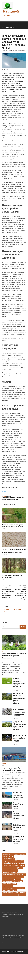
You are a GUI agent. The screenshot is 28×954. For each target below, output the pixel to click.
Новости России (19, 876)
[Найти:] (14, 627)
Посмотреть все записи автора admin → (13, 610)
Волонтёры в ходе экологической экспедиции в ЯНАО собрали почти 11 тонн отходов (19, 712)
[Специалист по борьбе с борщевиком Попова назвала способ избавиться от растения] (7, 727)
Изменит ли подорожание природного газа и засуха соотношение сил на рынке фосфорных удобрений (14, 550)
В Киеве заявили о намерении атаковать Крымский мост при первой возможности (14, 768)
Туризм (4, 763)
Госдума (5, 865)
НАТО (23, 874)
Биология (16, 854)
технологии (22, 894)
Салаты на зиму (6, 890)
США (22, 888)
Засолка (20, 867)
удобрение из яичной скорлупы (10, 497)
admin (11, 50)
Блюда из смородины (8, 861)
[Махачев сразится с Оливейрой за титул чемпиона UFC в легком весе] (7, 841)
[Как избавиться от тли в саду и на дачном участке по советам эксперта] (14, 523)
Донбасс (16, 865)
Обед (4, 879)
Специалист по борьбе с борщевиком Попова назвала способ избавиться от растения (19, 725)
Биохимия (22, 854)
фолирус (4, 499)
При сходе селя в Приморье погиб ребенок (18, 804)
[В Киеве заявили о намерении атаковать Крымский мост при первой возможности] (14, 762)
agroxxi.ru (4, 491)
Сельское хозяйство (8, 892)
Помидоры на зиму (7, 881)
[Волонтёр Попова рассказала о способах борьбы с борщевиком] (14, 650)
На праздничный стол (8, 876)
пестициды (5, 894)
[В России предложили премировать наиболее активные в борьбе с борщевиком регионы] (7, 683)
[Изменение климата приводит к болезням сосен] (14, 573)
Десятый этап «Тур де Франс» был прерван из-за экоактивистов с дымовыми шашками (19, 738)
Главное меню (9, 27)
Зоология (5, 870)
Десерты (10, 865)
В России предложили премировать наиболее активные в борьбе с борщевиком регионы (19, 683)
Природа (20, 881)
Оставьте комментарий (20, 50)
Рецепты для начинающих (9, 883)
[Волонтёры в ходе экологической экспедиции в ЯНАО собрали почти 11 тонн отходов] (7, 714)
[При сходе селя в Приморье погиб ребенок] (7, 808)
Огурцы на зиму (11, 879)
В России (17, 861)
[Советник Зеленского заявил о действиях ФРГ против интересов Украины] (7, 829)
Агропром (4, 33)
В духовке (5, 863)
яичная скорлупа (12, 499)
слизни (8, 496)
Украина (16, 892)
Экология (4, 651)
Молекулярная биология (9, 874)
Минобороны (14, 872)
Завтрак (22, 865)
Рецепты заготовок (7, 885)
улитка (22, 497)
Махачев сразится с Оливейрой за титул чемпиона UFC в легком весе (19, 839)
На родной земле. (11, 13)
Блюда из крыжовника (8, 858)
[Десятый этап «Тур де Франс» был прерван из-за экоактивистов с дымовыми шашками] (7, 740)
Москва (18, 874)
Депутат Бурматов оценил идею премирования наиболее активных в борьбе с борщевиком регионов (19, 698)
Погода (18, 879)
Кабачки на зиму (13, 870)
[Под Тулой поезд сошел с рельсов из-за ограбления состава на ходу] (7, 798)
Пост (15, 881)
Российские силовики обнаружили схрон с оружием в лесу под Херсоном (19, 815)
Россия (18, 888)
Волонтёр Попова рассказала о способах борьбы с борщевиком (14, 656)
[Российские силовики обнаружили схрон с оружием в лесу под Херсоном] (7, 817)
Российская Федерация (8, 888)
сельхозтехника (14, 894)
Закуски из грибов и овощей (10, 867)
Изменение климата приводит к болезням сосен (12, 576)
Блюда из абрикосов (8, 856)
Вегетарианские (13, 863)
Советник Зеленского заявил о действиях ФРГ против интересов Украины (19, 827)
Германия (21, 863)
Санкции (14, 890)
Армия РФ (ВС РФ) (7, 854)
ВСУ (22, 861)
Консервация (6, 872)
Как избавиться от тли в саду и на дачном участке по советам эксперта (13, 525)
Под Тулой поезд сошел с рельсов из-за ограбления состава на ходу (19, 795)
